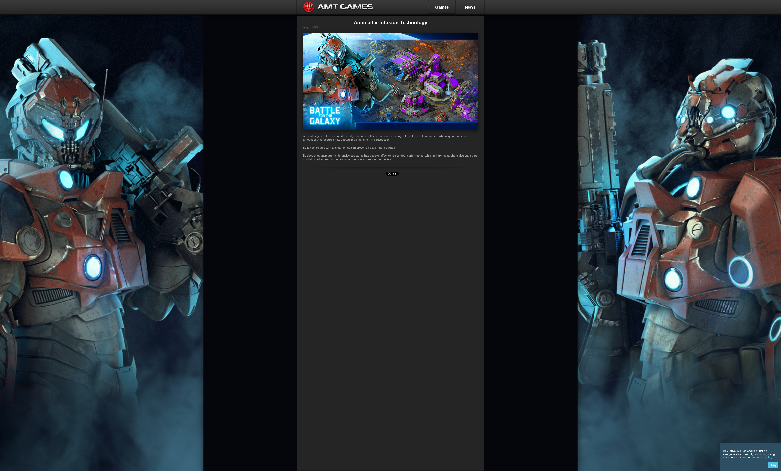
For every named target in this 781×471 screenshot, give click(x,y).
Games (442, 7)
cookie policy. (764, 457)
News (470, 7)
